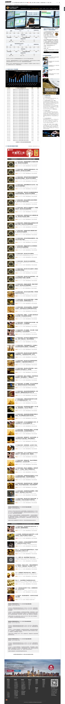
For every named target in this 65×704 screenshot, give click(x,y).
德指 (43, 2)
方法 (23, 2)
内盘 (20, 2)
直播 (16, 2)
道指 (41, 2)
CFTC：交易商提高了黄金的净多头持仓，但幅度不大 (25, 572)
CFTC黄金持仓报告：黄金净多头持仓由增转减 (24, 253)
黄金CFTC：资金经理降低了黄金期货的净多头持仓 (25, 580)
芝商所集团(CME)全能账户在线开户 (30, 599)
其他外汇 (38, 2)
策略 (21, 2)
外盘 (18, 2)
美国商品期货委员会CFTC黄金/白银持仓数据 (31, 173)
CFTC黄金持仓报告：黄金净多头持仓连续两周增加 (25, 261)
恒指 (44, 2)
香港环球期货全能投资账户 (15, 663)
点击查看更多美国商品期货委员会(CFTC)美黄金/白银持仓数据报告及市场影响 (23, 654)
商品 (48, 2)
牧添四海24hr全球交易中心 (10, 58)
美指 (30, 2)
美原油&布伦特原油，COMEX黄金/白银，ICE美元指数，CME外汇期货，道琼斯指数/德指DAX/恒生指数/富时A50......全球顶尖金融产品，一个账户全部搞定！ (16, 667)
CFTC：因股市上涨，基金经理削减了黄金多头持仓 (25, 557)
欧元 (32, 2)
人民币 (50, 2)
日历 (25, 2)
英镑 (34, 2)
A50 (46, 2)
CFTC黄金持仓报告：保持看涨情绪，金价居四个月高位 (26, 445)
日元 (36, 2)
